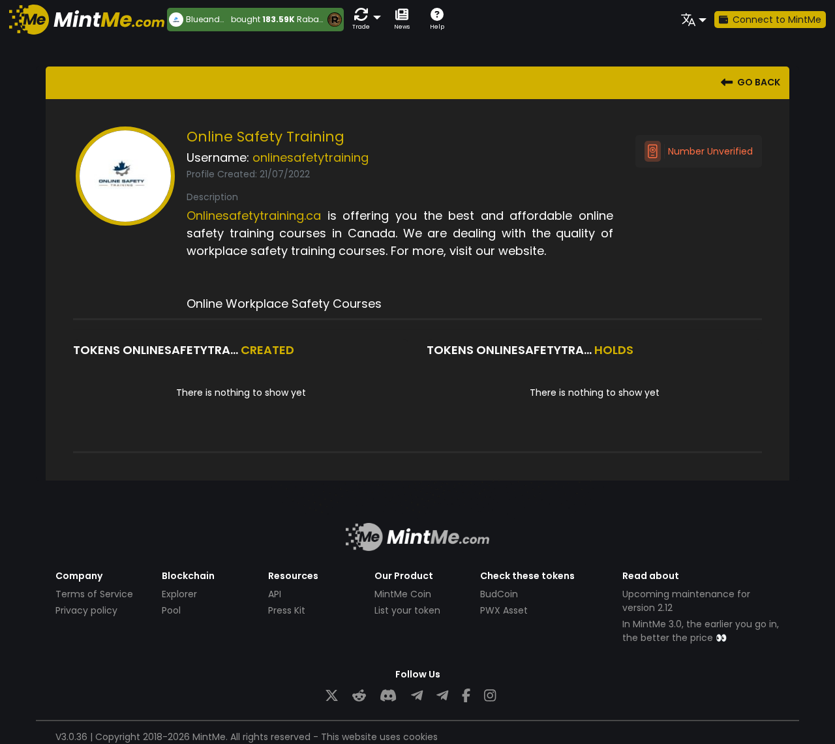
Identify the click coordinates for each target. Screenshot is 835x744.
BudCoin (499, 594)
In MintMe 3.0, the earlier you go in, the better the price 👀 (700, 631)
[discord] (388, 696)
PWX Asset (504, 610)
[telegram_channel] (442, 696)
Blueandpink (208, 19)
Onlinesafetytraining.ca (254, 215)
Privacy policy (86, 610)
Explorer (179, 594)
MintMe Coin (402, 594)
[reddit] (359, 696)
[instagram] (490, 696)
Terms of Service (94, 594)
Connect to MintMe (777, 19)
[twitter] (332, 696)
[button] (364, 19)
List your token (407, 610)
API (274, 594)
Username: (218, 157)
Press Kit (286, 610)
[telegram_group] (417, 696)
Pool (171, 610)
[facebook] (466, 696)
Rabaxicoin (319, 19)
